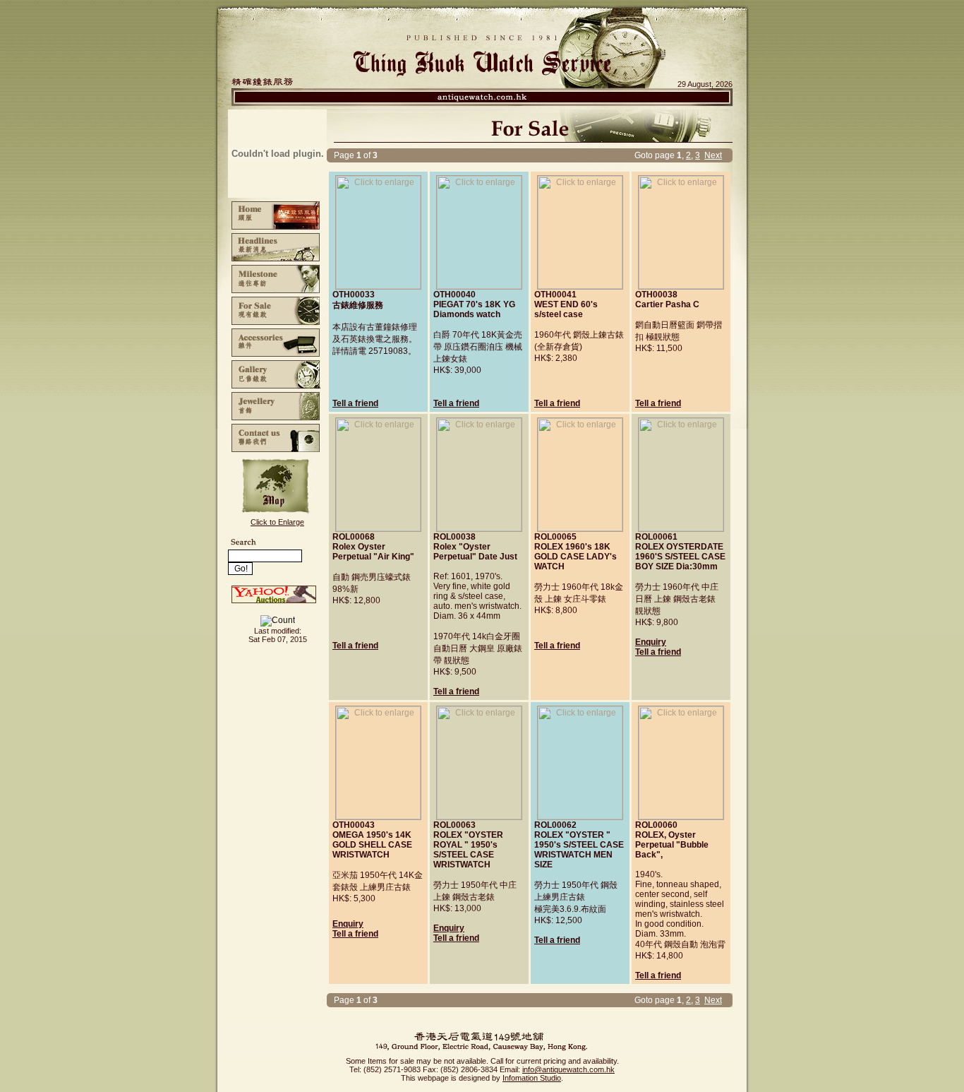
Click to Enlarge (277, 522)
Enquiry (650, 642)
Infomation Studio (531, 1078)
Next (713, 155)
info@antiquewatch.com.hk (568, 1069)
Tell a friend (355, 403)
